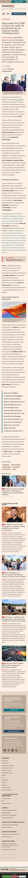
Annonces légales (14, 731)
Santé (14, 469)
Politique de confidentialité (9, 815)
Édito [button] (8, 13)
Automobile (16, 467)
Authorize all (7, 876)
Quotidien (4, 785)
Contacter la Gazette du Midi (9, 810)
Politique (4, 782)
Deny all (15, 876)
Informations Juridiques (8, 765)
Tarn (3, 801)
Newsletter (18, 1)
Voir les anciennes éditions (8, 849)
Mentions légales (6, 812)
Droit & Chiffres (6, 787)
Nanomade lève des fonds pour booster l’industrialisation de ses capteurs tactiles (15, 260)
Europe (4, 775)
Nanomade (18, 99)
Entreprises (6, 19)
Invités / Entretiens (7, 770)
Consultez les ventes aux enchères (11, 834)
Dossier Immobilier (7, 790)
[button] (3, 13)
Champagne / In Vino (7, 772)
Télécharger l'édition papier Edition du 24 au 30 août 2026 (10, 845)
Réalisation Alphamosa (8, 857)
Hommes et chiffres (7, 768)
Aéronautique (6, 467)
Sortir (3, 777)
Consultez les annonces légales (10, 824)
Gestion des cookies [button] (7, 817)
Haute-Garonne (15, 464)
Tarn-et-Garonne (6, 803)
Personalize (22, 876)
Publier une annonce (7, 827)
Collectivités (5, 763)
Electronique (6, 469)
